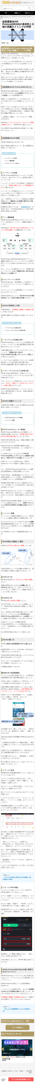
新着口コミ (22, 1071)
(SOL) (26, 207)
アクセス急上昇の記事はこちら (21, 1079)
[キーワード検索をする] (29, 8)
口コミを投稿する (17, 1027)
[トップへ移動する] (17, 4)
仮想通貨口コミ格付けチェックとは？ (10, 1071)
